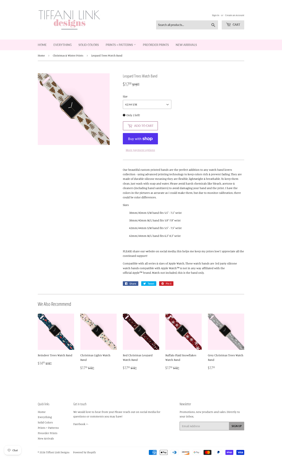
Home (42, 45)
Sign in (215, 15)
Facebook (79, 424)
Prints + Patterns (120, 45)
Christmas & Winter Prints (68, 55)
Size (125, 96)
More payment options (140, 150)
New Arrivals (186, 45)
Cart (236, 24)
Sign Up (237, 426)
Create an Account (234, 15)
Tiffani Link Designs (57, 452)
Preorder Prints (156, 45)
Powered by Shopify (84, 452)
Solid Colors (88, 45)
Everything (62, 45)
